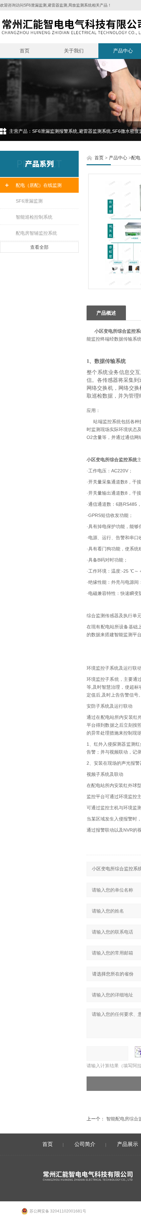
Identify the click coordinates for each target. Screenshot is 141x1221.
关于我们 (74, 50)
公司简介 (84, 1144)
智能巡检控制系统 (34, 217)
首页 (25, 50)
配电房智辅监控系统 (36, 233)
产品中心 (118, 157)
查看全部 (39, 247)
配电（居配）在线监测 (39, 185)
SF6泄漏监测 (29, 201)
